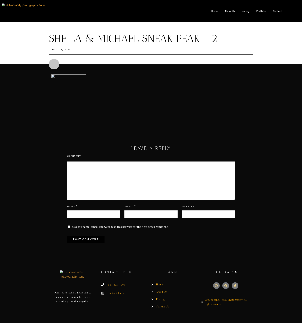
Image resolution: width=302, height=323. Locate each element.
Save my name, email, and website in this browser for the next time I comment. (120, 227)
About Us (230, 11)
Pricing (245, 11)
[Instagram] (216, 285)
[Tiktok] (235, 285)
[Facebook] (225, 285)
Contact (277, 11)
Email (129, 206)
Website (188, 206)
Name (71, 206)
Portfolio (261, 11)
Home (214, 11)
